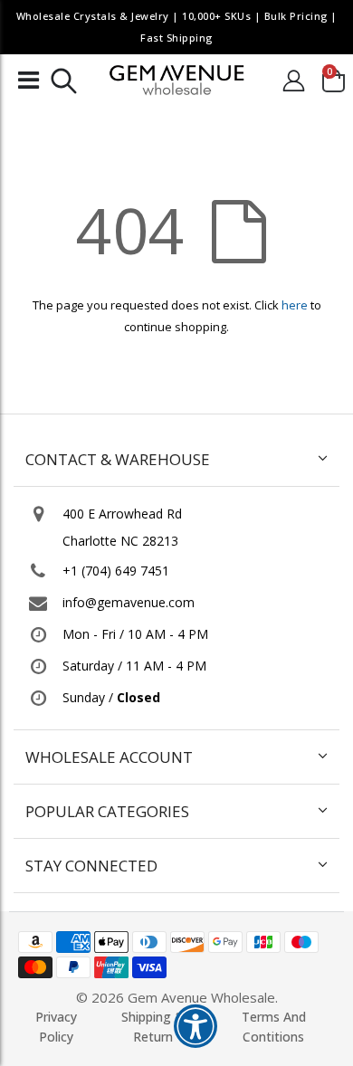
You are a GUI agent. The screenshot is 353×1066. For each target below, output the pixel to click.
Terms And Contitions (274, 1026)
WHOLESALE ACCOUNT (109, 757)
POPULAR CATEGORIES (107, 811)
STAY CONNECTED (91, 865)
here (294, 305)
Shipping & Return (153, 1026)
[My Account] (293, 80)
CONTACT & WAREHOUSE (117, 459)
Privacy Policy (56, 1026)
